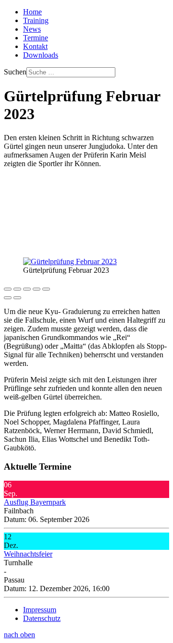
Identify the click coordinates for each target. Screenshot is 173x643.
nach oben (19, 635)
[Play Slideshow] (46, 289)
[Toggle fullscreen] (27, 289)
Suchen (15, 72)
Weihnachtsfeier (28, 554)
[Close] (8, 289)
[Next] (17, 297)
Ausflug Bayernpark (35, 502)
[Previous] (8, 297)
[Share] (17, 289)
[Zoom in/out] (36, 289)
